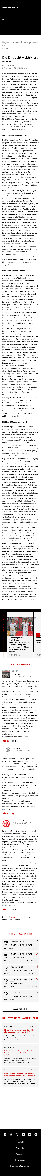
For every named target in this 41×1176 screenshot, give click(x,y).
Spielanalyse (8, 14)
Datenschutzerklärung (20, 1166)
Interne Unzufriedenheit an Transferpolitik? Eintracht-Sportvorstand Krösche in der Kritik (19, 1075)
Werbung (20, 1154)
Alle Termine (20, 1009)
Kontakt (20, 1142)
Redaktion (20, 1148)
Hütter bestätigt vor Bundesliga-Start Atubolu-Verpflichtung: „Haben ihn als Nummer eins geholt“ (20, 1053)
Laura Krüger (8, 65)
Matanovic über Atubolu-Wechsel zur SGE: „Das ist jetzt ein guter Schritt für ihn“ (19, 1031)
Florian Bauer (13, 654)
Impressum (20, 1160)
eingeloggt (14, 917)
